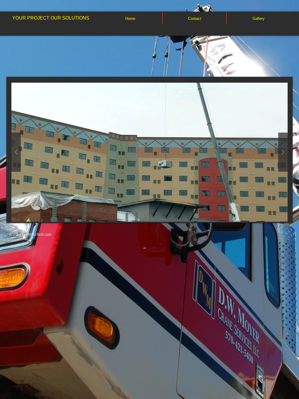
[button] (149, 152)
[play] (274, 87)
